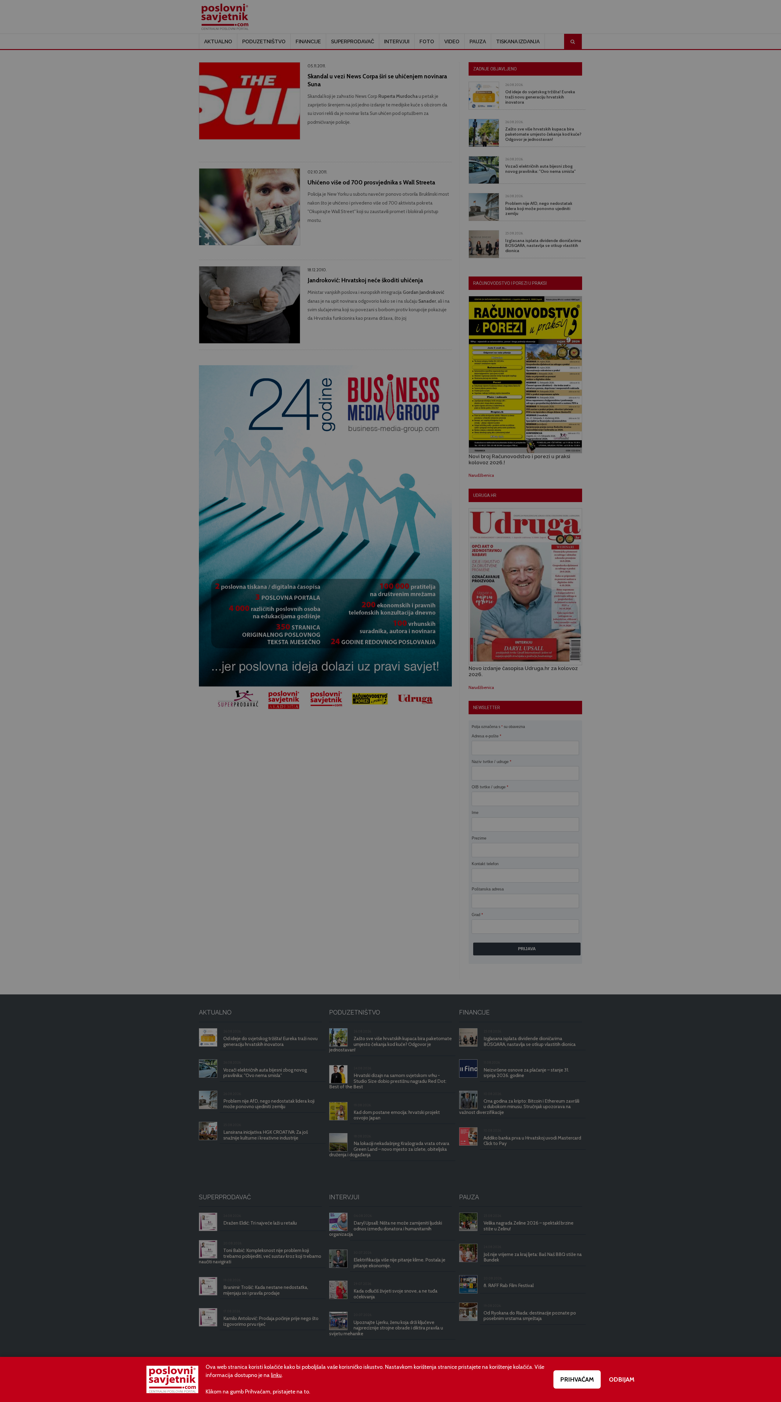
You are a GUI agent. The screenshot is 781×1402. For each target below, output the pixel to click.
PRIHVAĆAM (577, 1379)
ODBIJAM (622, 1379)
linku (276, 1375)
